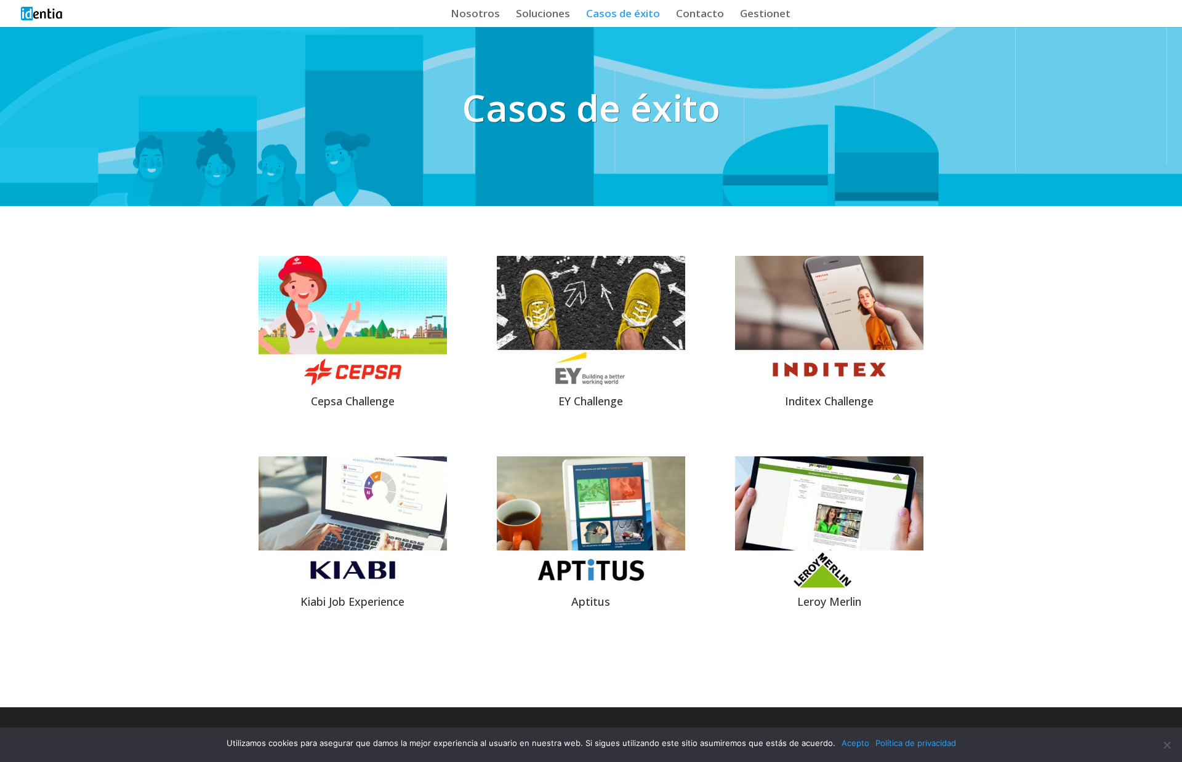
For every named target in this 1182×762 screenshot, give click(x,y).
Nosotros (475, 14)
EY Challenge (590, 401)
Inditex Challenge (829, 401)
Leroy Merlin (829, 601)
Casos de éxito (623, 14)
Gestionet (765, 14)
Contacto (700, 14)
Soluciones (543, 14)
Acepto (855, 743)
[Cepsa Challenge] (353, 322)
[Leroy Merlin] (829, 523)
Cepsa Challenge (353, 401)
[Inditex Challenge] (829, 322)
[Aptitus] (591, 523)
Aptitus (590, 601)
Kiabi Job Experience (352, 601)
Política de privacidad (915, 743)
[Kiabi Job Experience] (353, 523)
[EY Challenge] (591, 322)
